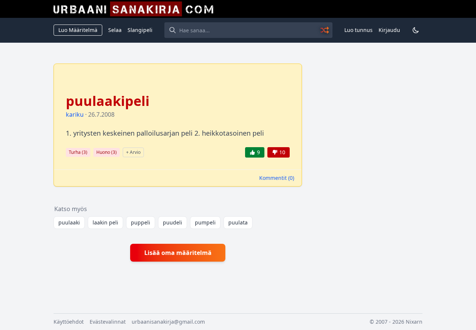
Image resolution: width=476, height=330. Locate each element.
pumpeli (205, 222)
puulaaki (69, 222)
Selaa (115, 29)
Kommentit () (276, 177)
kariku (75, 114)
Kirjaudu (389, 29)
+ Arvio (133, 152)
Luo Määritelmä (77, 29)
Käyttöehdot (69, 321)
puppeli (140, 222)
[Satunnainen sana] (325, 30)
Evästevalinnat (108, 321)
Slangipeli (140, 29)
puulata (238, 222)
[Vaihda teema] (415, 30)
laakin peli (105, 222)
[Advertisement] (366, 175)
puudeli (172, 222)
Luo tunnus (358, 29)
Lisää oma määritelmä (178, 253)
